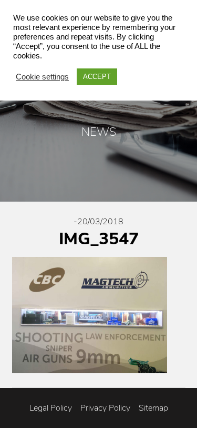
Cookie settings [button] (42, 77)
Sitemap (153, 408)
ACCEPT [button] (97, 77)
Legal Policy (50, 408)
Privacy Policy (105, 408)
